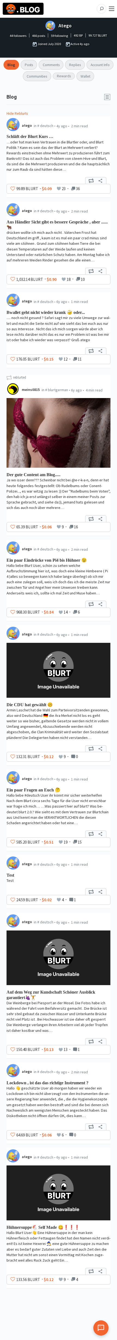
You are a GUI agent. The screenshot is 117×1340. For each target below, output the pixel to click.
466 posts (38, 36)
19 (65, 842)
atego (27, 125)
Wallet (85, 76)
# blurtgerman (56, 389)
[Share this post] (100, 180)
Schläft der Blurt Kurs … (30, 136)
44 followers (18, 36)
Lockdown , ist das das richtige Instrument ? (47, 1082)
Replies (75, 64)
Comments (51, 64)
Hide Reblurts (17, 113)
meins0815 (31, 389)
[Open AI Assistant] (101, 1328)
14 (65, 612)
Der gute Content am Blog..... (33, 474)
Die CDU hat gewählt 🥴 (30, 704)
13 (65, 1049)
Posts (29, 64)
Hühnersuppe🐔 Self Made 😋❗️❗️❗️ (43, 1227)
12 (65, 359)
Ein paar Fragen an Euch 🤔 (33, 790)
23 (64, 189)
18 (68, 279)
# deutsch (45, 125)
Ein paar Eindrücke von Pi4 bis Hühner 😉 (47, 560)
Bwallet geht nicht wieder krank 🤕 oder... (46, 312)
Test (10, 875)
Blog (11, 64)
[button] (107, 97)
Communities (37, 76)
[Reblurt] (91, 180)
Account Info (100, 64)
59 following (59, 36)
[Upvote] (12, 188)
